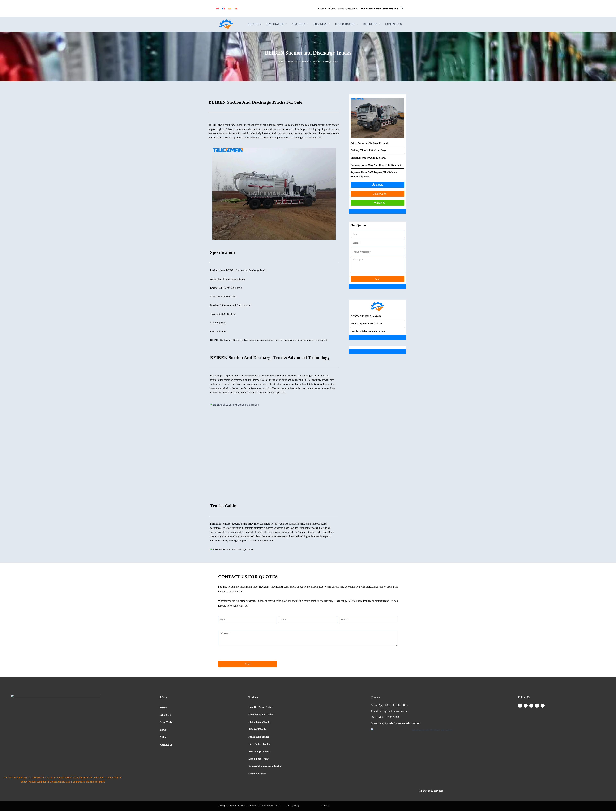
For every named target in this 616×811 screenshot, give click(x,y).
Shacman (320, 24)
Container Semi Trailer (261, 714)
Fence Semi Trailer (258, 736)
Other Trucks (345, 24)
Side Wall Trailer (257, 729)
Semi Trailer (275, 24)
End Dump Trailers (259, 751)
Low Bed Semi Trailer (260, 707)
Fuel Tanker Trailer (259, 744)
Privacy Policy (293, 805)
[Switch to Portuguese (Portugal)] (236, 8)
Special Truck (292, 61)
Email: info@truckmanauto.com (389, 711)
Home (281, 61)
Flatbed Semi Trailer (259, 722)
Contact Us (393, 24)
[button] (402, 8)
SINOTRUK (298, 24)
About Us (254, 24)
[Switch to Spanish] (230, 8)
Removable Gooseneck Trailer (264, 766)
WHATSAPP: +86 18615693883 (379, 8)
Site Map (325, 805)
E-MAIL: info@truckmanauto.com (338, 8)
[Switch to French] (224, 8)
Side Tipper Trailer (259, 758)
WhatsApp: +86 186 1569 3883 (389, 705)
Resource (370, 24)
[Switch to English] (218, 8)
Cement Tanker (257, 773)
